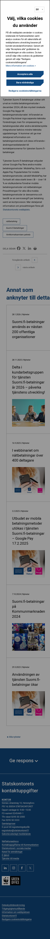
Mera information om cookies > (21, 65)
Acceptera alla (25, 74)
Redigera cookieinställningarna (25, 91)
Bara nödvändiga (25, 82)
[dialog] (25, 48)
